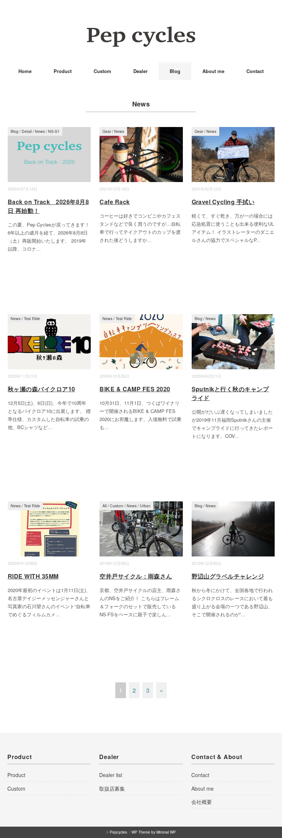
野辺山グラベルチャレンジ (228, 576)
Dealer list (110, 775)
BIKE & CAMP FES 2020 (135, 389)
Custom (102, 71)
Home (25, 71)
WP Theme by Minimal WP (153, 832)
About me (213, 71)
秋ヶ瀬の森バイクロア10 (41, 389)
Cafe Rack (115, 201)
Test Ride (32, 318)
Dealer (140, 71)
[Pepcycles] (141, 31)
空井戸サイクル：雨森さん (136, 576)
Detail (27, 131)
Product (63, 71)
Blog (175, 71)
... (38, 248)
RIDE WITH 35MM (33, 576)
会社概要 (201, 801)
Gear (106, 131)
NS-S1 (53, 131)
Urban (145, 505)
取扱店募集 (112, 788)
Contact (255, 71)
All (104, 505)
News (40, 131)
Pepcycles (118, 832)
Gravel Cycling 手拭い (223, 201)
